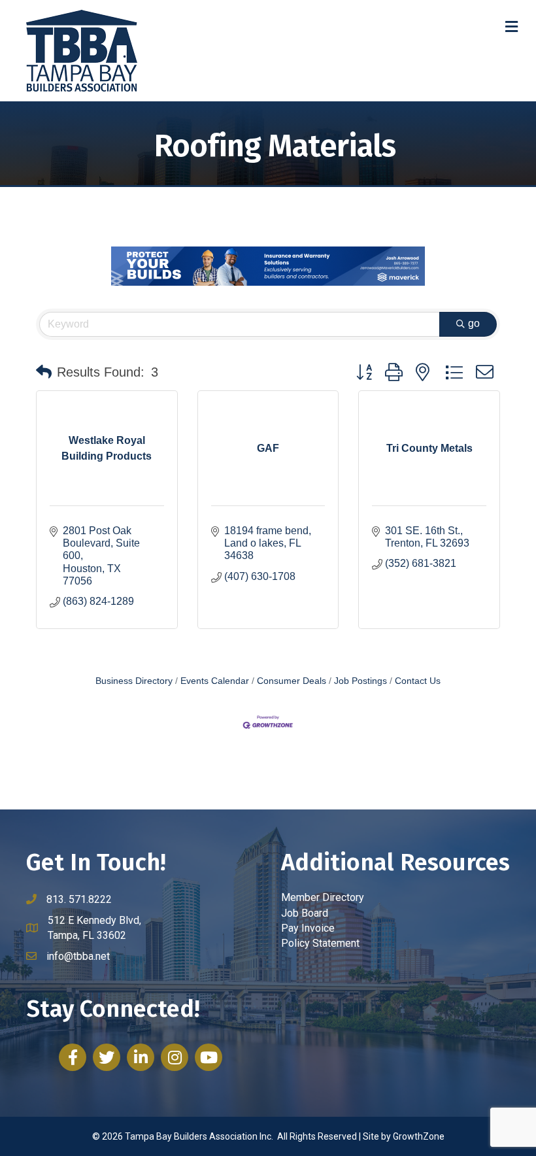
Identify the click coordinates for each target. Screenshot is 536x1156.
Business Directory (134, 681)
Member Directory (322, 897)
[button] (44, 372)
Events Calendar (214, 681)
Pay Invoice (308, 928)
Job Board (304, 913)
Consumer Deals (291, 681)
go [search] (474, 323)
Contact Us (418, 681)
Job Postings (360, 681)
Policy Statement (320, 943)
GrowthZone (418, 1136)
